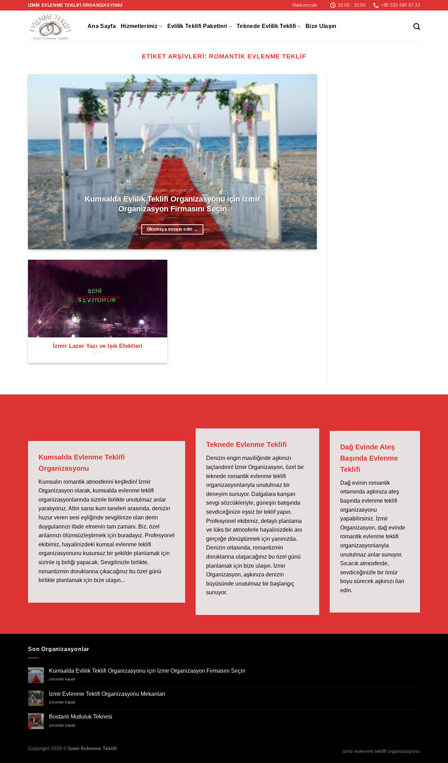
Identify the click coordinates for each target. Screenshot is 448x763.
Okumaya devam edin (172, 229)
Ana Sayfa (102, 26)
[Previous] (42, 161)
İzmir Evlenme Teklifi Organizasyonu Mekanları (107, 694)
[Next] (302, 161)
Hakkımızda (304, 5)
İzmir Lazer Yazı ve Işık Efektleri (97, 346)
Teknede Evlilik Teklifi (266, 26)
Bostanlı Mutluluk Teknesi (80, 717)
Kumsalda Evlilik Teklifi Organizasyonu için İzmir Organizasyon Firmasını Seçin (172, 204)
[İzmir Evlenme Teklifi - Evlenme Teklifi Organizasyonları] (52, 26)
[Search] (416, 26)
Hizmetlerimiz (139, 26)
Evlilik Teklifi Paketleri (197, 26)
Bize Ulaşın (321, 26)
